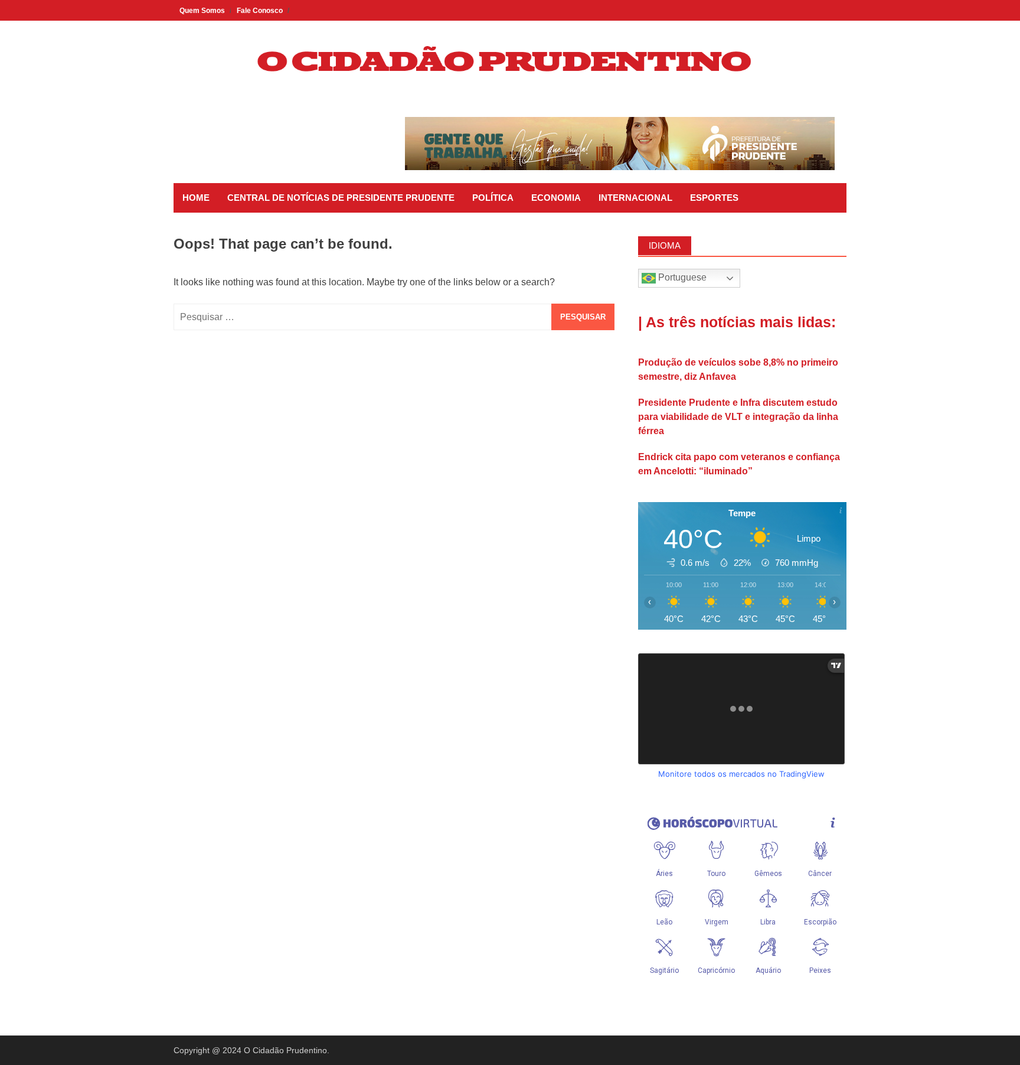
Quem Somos (202, 10)
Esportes (714, 198)
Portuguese (681, 277)
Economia (556, 198)
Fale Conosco (260, 10)
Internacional (635, 198)
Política (493, 198)
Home (196, 198)
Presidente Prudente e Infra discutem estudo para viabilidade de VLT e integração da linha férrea (738, 417)
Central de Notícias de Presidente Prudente (341, 198)
